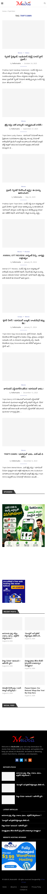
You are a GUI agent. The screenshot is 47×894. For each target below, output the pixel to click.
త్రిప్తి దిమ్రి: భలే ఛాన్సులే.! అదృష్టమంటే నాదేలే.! (23, 125)
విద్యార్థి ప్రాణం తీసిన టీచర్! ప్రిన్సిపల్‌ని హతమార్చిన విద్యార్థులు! (34, 663)
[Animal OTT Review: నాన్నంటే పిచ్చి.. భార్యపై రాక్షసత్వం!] (23, 233)
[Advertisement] (23, 563)
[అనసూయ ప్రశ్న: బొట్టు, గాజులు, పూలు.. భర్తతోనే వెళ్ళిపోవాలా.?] (12, 624)
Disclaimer (24, 887)
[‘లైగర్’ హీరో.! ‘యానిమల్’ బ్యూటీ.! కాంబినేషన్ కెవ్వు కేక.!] (23, 298)
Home (4, 11)
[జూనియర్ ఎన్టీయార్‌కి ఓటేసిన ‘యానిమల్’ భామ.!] (23, 366)
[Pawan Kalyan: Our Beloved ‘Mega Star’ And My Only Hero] (35, 678)
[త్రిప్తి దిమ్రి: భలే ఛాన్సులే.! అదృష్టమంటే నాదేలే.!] (23, 103)
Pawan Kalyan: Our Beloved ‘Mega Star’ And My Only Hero (34, 690)
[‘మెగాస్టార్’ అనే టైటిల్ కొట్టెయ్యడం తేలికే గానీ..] (35, 624)
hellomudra (16, 63)
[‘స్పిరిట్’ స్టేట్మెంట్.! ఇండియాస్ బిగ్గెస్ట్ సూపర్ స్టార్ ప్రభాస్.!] (23, 34)
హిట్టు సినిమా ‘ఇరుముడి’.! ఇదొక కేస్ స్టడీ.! (11, 662)
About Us (13, 887)
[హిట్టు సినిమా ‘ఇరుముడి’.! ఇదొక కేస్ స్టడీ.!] (12, 651)
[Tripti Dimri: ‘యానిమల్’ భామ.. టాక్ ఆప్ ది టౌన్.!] (23, 432)
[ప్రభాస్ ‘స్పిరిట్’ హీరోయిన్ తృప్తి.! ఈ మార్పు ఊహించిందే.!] (23, 168)
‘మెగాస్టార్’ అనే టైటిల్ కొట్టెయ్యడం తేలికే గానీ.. (33, 634)
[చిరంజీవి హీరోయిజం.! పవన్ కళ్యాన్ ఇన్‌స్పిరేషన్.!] (12, 678)
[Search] (45, 3)
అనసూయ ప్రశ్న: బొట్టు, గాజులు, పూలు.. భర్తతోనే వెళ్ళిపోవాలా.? (10, 635)
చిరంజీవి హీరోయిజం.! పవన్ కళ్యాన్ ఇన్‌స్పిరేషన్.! (11, 689)
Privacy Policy (36, 887)
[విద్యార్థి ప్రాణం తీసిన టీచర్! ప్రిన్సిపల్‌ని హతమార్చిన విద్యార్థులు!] (35, 651)
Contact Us (23, 890)
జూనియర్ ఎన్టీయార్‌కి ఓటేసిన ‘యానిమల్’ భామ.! (23, 389)
